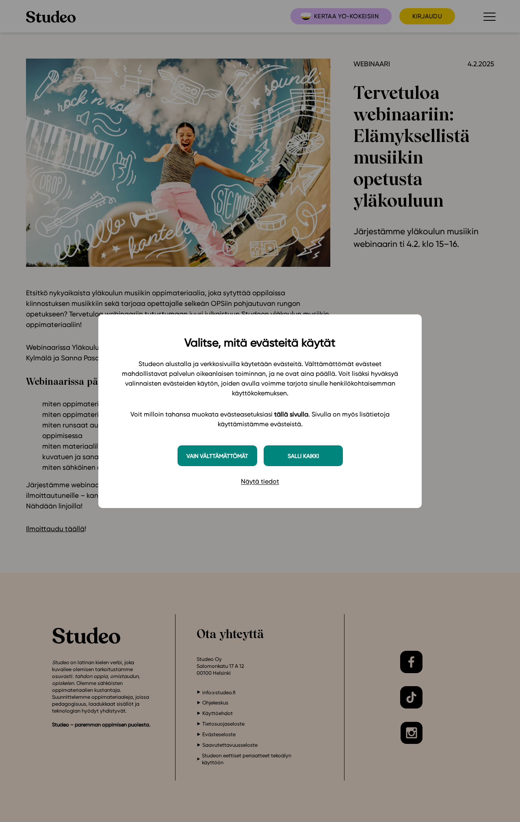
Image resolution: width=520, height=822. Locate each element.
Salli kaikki (303, 455)
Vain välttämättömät (217, 455)
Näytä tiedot (260, 481)
